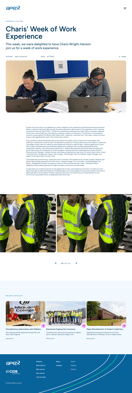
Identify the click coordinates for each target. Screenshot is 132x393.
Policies (73, 365)
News (124, 57)
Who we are (40, 369)
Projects (39, 361)
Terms (73, 361)
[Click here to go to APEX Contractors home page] (13, 8)
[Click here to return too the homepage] (13, 363)
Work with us (40, 365)
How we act (40, 373)
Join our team (41, 377)
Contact (59, 365)
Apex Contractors (16, 56)
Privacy (73, 369)
